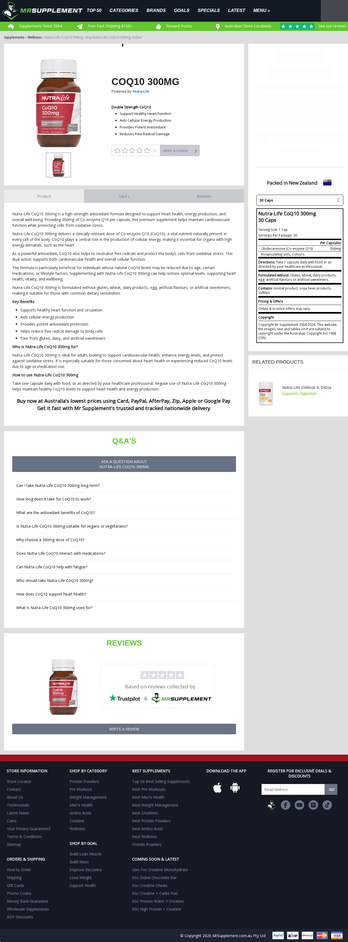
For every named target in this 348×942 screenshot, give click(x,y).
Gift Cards (15, 885)
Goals (181, 10)
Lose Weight (81, 877)
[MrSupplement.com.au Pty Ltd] (271, 805)
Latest (236, 10)
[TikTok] (327, 805)
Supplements (14, 37)
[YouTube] (299, 805)
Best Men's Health (148, 797)
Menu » (261, 10)
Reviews (204, 196)
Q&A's (124, 196)
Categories (124, 10)
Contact (14, 789)
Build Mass (79, 861)
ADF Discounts (20, 916)
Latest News (18, 812)
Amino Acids (80, 812)
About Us (15, 797)
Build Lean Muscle (86, 853)
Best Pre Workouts (149, 789)
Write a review (175, 150)
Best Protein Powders (151, 820)
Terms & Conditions (24, 836)
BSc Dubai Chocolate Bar (154, 877)
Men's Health (81, 805)
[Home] (47, 11)
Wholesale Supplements (28, 909)
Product (44, 196)
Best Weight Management (155, 805)
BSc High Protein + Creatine (156, 909)
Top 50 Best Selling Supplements (161, 781)
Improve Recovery (86, 869)
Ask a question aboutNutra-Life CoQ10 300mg (124, 464)
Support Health (83, 885)
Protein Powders (84, 781)
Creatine (77, 820)
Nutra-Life (141, 91)
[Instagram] (313, 805)
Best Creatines (145, 812)
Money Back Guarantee (27, 901)
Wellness (34, 37)
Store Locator (19, 781)
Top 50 (94, 10)
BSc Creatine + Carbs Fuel (155, 893)
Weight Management (88, 797)
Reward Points (178, 26)
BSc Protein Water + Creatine (158, 901)
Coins (12, 820)
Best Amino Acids (147, 828)
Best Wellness (144, 836)
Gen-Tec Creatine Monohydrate (160, 869)
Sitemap (14, 844)
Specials (209, 10)
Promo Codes (19, 893)
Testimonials (18, 805)
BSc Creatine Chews (149, 885)
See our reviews (331, 26)
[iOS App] (217, 787)
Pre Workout (81, 789)
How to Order (19, 869)
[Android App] (235, 787)
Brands (156, 10)
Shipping (14, 877)
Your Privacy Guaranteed (28, 828)
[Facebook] (285, 805)
